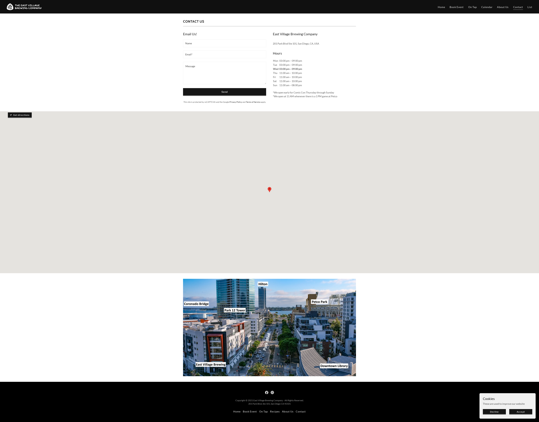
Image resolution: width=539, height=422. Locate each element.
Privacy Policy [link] (235, 102)
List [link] (529, 7)
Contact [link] (518, 7)
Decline (494, 411)
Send (224, 91)
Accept (521, 411)
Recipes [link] (275, 411)
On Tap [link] (472, 7)
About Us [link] (503, 7)
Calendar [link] (487, 7)
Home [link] (441, 7)
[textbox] (224, 43)
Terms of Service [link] (253, 102)
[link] (24, 6)
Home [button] (237, 411)
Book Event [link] (457, 7)
